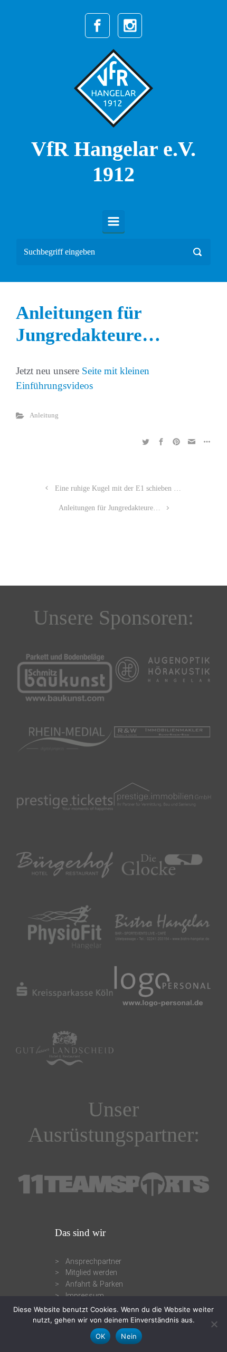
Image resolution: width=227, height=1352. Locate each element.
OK (101, 1336)
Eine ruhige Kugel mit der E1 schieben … (118, 488)
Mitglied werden (91, 1272)
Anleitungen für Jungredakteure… (109, 507)
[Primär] (113, 221)
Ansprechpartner (93, 1261)
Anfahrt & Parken (94, 1284)
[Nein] (214, 1324)
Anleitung (44, 415)
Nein (129, 1336)
